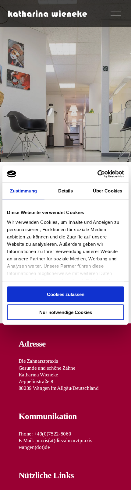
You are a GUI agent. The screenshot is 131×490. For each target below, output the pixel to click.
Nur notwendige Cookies (65, 312)
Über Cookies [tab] (107, 190)
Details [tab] (65, 190)
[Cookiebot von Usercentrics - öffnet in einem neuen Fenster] (97, 174)
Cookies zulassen (65, 294)
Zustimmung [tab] (23, 190)
